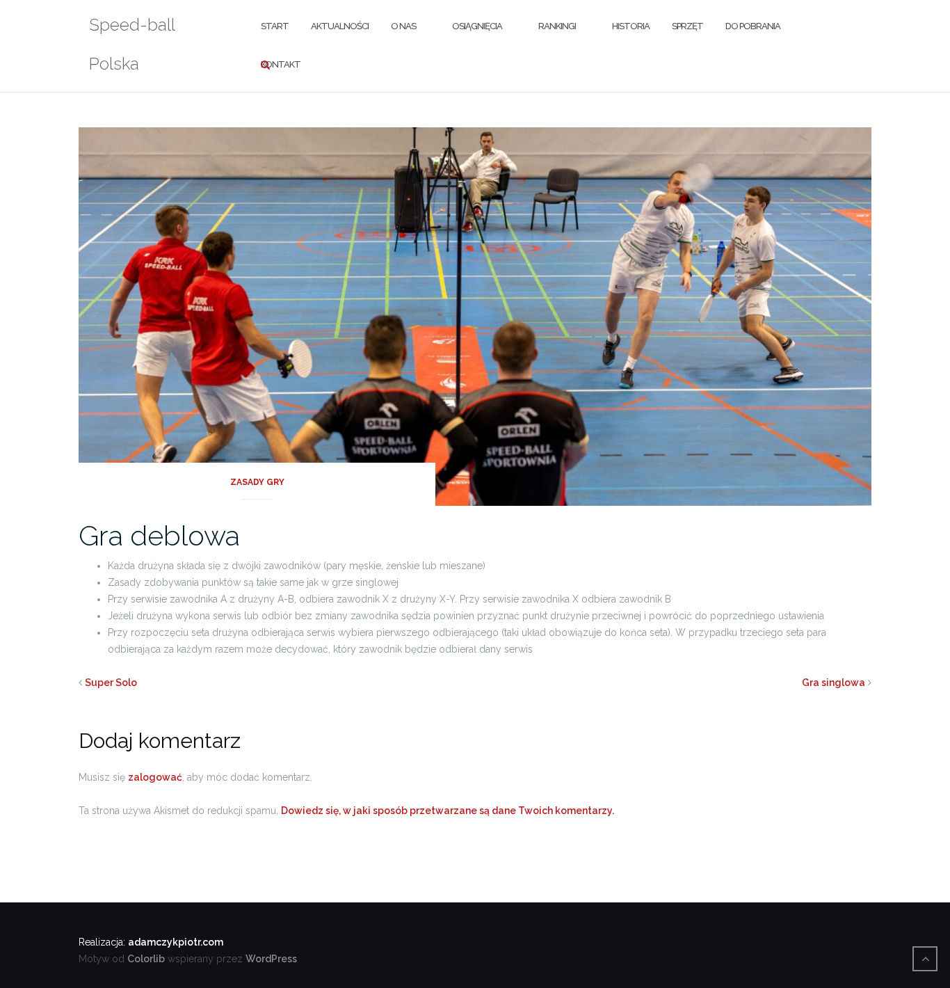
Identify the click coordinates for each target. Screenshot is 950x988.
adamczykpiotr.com (175, 942)
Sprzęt (687, 26)
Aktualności (340, 26)
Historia (631, 26)
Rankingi (557, 26)
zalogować (155, 777)
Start (275, 26)
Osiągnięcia (477, 26)
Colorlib (146, 958)
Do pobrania (752, 26)
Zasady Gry (257, 482)
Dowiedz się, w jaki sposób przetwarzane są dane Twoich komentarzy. (447, 810)
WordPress (271, 958)
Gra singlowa (833, 682)
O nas (403, 26)
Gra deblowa (159, 535)
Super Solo (111, 682)
